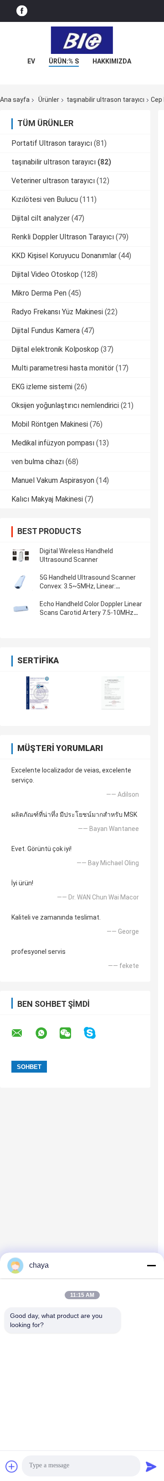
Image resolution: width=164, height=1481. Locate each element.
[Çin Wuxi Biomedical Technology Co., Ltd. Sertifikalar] (37, 692)
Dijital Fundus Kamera (45, 330)
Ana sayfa (15, 99)
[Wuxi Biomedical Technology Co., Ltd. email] (22, 1033)
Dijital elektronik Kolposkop (55, 349)
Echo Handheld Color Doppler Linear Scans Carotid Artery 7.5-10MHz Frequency (91, 612)
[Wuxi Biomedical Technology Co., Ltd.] (82, 40)
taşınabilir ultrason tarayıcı (105, 99)
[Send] (151, 1466)
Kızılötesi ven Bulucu (44, 199)
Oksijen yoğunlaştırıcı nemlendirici (65, 405)
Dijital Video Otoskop (45, 274)
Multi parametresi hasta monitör (62, 368)
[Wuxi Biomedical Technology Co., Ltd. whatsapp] (47, 1033)
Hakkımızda (111, 61)
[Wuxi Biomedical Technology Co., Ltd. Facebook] (22, 11)
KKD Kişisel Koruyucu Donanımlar (64, 255)
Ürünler (48, 99)
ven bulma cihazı (37, 461)
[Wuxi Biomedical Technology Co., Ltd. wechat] (71, 1033)
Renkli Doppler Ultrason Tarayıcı (62, 237)
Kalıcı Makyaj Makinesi (47, 499)
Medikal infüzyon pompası (52, 443)
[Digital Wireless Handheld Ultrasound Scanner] (20, 555)
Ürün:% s (64, 61)
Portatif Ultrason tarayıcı (51, 143)
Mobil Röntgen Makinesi (49, 424)
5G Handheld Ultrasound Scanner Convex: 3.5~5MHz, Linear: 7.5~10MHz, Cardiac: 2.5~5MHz (88, 586)
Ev (31, 61)
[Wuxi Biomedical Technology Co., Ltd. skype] (95, 1033)
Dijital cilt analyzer (40, 218)
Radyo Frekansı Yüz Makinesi (57, 311)
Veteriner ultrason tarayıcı (53, 180)
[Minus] (151, 1265)
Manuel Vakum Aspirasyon (52, 480)
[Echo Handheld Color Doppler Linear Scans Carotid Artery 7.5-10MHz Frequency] (20, 608)
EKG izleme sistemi (41, 386)
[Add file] (11, 1466)
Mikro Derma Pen (39, 293)
